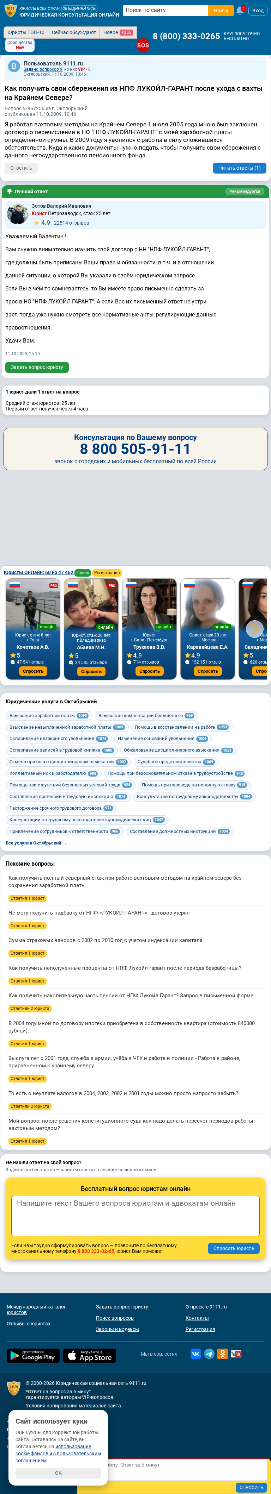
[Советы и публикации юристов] (11, 11)
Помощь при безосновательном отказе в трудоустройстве (175, 773)
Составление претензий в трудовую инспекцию (67, 796)
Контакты (197, 1318)
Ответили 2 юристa (30, 1008)
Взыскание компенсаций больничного (145, 715)
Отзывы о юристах (28, 1323)
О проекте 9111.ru (206, 1307)
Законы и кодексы (117, 1329)
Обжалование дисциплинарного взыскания (177, 750)
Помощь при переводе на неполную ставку (193, 784)
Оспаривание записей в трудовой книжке (61, 750)
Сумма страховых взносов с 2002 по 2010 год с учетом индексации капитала (105, 940)
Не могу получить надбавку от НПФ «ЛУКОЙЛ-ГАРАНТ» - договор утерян (99, 913)
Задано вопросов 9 (43, 69)
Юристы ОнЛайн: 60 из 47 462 (39, 572)
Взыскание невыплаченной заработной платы (66, 727)
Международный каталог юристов (36, 1309)
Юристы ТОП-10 (25, 32)
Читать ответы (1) (239, 168)
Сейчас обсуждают (74, 32)
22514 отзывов (65, 222)
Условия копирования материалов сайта (73, 1405)
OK (58, 1473)
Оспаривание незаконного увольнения (58, 738)
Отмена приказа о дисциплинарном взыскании (68, 761)
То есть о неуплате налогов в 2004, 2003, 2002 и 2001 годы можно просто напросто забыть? (123, 1093)
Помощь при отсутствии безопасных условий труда (70, 784)
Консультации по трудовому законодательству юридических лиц (86, 819)
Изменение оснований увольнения (162, 738)
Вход (258, 10)
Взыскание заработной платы (48, 715)
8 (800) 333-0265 (186, 36)
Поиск (83, 572)
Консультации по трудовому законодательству (193, 796)
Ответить (21, 168)
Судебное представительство (175, 761)
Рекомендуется (244, 191)
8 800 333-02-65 (96, 1251)
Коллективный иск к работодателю (53, 773)
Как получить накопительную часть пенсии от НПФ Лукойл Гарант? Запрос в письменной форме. (131, 995)
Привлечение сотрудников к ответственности (64, 831)
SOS (143, 45)
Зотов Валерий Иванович (61, 206)
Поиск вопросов (115, 1318)
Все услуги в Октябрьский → (36, 843)
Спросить (33, 671)
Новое (117, 32)
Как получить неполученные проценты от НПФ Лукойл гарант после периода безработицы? (124, 968)
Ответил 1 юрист (27, 898)
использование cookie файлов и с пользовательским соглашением (58, 1453)
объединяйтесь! (79, 8)
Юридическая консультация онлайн (69, 15)
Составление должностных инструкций (179, 831)
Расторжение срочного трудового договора (61, 808)
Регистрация (107, 572)
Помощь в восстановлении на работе (181, 727)
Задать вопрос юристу (37, 367)
